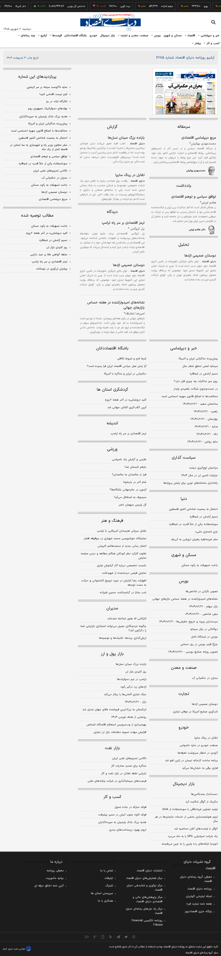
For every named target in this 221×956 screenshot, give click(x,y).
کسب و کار (212, 43)
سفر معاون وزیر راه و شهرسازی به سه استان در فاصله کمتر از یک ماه (38, 147)
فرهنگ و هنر (112, 521)
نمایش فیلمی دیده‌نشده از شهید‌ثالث (124, 573)
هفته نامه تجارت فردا (199, 904)
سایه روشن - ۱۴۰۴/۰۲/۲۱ (202, 442)
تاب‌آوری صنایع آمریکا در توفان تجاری (195, 712)
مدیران (112, 608)
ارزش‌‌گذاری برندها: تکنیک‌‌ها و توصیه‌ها (122, 638)
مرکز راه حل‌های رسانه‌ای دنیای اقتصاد (144, 911)
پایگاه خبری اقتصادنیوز (198, 911)
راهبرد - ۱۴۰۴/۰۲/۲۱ (206, 411)
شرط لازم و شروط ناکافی (131, 359)
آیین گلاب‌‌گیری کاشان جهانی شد (126, 407)
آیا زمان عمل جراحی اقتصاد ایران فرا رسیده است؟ (116, 366)
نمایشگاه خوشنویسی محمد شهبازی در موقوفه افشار (115, 538)
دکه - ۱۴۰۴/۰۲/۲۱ (207, 434)
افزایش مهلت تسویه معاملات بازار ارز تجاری (120, 732)
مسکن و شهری (173, 35)
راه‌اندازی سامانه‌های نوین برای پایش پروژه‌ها (190, 483)
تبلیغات (108, 878)
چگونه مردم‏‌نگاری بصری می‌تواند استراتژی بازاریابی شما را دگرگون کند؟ (113, 628)
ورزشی (112, 449)
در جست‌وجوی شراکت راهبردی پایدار (196, 389)
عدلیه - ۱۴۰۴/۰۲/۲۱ (206, 427)
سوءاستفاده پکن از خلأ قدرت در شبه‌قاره (193, 524)
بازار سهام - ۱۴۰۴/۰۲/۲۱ (203, 606)
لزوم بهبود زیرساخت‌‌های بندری (127, 830)
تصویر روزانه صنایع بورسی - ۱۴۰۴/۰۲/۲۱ (193, 652)
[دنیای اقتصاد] (110, 22)
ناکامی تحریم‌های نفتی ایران (129, 758)
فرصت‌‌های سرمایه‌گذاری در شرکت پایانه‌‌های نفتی (117, 781)
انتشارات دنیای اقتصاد (150, 871)
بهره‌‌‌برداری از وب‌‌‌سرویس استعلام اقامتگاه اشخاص (116, 725)
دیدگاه (112, 212)
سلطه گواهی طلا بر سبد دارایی (48, 254)
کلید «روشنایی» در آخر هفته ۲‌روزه (125, 400)
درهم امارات (161, 6)
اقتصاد (190, 35)
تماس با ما (106, 871)
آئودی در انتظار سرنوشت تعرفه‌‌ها (198, 753)
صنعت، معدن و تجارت (133, 35)
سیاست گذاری (184, 458)
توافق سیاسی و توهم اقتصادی (193, 196)
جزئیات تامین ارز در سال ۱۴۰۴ (199, 475)
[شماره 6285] (185, 91)
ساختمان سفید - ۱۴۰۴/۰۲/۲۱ (200, 404)
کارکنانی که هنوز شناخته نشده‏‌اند (126, 619)
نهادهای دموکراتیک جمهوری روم (47, 108)
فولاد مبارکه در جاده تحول (130, 807)
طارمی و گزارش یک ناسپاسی (129, 459)
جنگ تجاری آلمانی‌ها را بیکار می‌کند (125, 694)
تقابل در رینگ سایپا (130, 175)
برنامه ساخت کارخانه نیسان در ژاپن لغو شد (191, 760)
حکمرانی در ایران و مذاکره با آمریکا (125, 374)
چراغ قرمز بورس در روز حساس (199, 644)
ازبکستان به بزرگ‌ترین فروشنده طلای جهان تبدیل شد (114, 709)
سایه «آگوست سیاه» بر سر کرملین (47, 87)
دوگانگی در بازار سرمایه (204, 629)
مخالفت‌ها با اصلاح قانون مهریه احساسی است (189, 396)
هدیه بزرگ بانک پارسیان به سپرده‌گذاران (122, 822)
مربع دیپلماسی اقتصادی (199, 137)
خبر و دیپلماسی (210, 35)
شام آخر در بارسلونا (134, 482)
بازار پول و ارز (112, 654)
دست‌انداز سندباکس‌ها (204, 794)
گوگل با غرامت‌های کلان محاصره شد (196, 829)
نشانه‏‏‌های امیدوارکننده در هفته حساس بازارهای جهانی (116, 305)
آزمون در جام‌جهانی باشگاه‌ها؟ (128, 490)
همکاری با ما (105, 901)
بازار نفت (112, 748)
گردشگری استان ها (112, 390)
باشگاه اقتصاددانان (75, 35)
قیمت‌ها (56, 35)
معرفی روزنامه (55, 871)
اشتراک (109, 886)
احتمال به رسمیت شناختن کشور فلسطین (193, 509)
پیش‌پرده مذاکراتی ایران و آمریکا (198, 359)
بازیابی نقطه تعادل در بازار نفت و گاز (123, 773)
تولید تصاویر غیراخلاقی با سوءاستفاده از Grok (190, 809)
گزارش (112, 127)
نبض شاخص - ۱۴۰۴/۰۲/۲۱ (201, 614)
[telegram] (118, 937)
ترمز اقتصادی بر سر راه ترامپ (123, 222)
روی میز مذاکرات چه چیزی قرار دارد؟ (196, 381)
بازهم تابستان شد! (135, 467)
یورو (200, 6)
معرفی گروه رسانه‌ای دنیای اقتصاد (196, 879)
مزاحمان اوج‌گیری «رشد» (203, 468)
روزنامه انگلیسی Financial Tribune (147, 922)
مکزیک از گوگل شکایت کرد (201, 802)
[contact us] (95, 937)
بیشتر (197, 43)
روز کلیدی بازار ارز (135, 672)
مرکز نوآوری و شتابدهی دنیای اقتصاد (145, 887)
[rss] (110, 937)
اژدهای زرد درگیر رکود (133, 687)
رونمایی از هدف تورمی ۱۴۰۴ (128, 717)
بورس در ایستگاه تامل (204, 637)
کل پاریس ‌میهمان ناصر (132, 505)
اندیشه (112, 423)
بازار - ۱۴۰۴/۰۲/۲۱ (135, 702)
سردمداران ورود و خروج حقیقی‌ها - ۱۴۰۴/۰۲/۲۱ (188, 622)
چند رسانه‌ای (27, 35)
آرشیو (43, 35)
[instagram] (134, 937)
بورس (157, 35)
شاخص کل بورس (70, 6)
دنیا (184, 499)
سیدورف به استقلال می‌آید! (130, 497)
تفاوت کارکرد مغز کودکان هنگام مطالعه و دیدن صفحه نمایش (113, 556)
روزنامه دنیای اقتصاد (199, 889)
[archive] (87, 937)
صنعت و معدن (184, 668)
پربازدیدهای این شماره (37, 77)
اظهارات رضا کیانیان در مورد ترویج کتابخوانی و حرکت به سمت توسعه (113, 583)
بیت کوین (119, 6)
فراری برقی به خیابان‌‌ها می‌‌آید (200, 768)
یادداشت (183, 186)
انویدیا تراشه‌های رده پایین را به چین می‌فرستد (189, 844)
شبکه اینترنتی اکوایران (199, 896)
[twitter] (126, 937)
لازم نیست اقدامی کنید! (53, 94)
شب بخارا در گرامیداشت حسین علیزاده (123, 592)
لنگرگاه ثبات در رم (56, 101)
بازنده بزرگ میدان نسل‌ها (126, 137)
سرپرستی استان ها (102, 893)
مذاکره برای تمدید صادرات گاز (128, 766)
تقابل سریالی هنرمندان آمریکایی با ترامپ (121, 531)
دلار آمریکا (14, 6)
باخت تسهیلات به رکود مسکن (200, 565)
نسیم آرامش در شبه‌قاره (204, 374)
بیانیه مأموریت (55, 878)
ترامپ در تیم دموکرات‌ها (131, 679)
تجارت (183, 694)
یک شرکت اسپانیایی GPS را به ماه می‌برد (193, 836)
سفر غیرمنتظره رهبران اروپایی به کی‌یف (194, 539)
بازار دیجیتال (107, 35)
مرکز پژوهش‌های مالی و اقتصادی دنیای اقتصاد (148, 899)
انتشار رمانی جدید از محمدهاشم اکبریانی (122, 546)
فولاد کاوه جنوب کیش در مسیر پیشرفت (122, 815)
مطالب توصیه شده (37, 215)
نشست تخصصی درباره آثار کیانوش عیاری (121, 565)
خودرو (94, 35)
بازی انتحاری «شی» (206, 532)
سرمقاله (183, 127)
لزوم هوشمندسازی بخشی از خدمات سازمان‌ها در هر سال (186, 819)
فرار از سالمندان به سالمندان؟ (129, 474)
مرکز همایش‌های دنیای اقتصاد (144, 878)
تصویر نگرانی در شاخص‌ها (202, 591)
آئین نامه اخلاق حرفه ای (49, 886)
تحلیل (183, 245)
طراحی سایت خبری (16, 949)
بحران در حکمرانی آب (205, 678)
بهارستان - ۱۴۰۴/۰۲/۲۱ (204, 419)
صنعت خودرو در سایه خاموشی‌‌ (199, 745)
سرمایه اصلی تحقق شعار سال (200, 366)
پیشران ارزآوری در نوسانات (51, 269)
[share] (102, 937)
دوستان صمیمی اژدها (200, 255)
